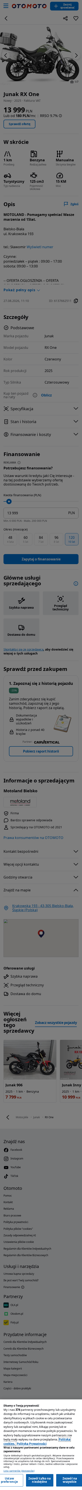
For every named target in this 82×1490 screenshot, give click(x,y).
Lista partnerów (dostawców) (19, 1470)
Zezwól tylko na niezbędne (39, 1480)
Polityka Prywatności (32, 1444)
